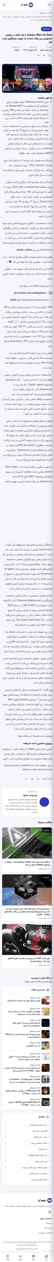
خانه (50, 13)
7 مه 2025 (16, 300)
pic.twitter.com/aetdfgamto (30, 293)
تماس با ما (48, 1228)
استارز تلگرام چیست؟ (26, 1179)
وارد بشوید (29, 981)
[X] (38, 55)
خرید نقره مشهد (26, 1161)
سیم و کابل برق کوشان (26, 1125)
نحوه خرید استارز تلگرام (26, 1173)
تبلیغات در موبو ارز (45, 1233)
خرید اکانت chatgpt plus (26, 1155)
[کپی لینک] (49, 55)
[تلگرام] (44, 55)
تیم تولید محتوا (46, 50)
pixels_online (24, 250)
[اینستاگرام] (49, 1212)
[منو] (49, 4)
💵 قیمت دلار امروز (26, 1131)
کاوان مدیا (19, 1249)
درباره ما (49, 1223)
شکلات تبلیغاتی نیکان (26, 1143)
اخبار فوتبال (26, 1149)
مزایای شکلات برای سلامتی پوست (26, 1167)
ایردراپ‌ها (43, 13)
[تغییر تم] (4, 4)
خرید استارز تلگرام (26, 1137)
